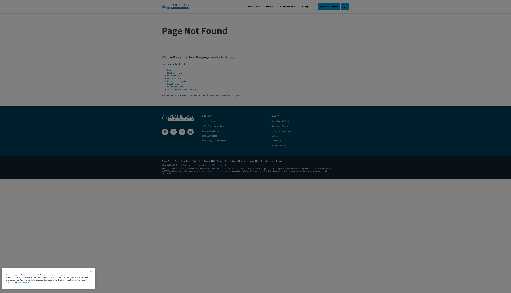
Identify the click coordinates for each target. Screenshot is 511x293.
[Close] (91, 271)
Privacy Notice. (24, 282)
